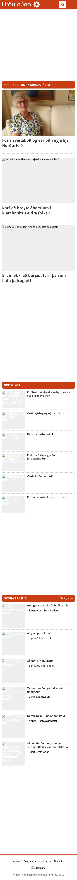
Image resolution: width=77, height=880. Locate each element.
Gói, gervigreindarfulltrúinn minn (48, 605)
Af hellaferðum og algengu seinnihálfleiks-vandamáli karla (47, 745)
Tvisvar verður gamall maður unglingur (46, 689)
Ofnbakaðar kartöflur (41, 476)
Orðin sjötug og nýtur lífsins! (45, 413)
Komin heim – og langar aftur (46, 716)
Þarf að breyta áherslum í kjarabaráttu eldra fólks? (26, 210)
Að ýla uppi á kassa (39, 633)
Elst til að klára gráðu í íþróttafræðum (41, 456)
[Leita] (62, 4)
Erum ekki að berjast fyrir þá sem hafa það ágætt (34, 277)
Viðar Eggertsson (39, 696)
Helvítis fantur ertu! (40, 434)
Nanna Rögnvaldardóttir (43, 720)
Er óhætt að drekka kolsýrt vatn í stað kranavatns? (48, 393)
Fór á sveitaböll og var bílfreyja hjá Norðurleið (35, 142)
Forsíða (16, 861)
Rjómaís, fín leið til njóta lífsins (47, 497)
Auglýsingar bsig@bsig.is (37, 861)
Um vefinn (59, 861)
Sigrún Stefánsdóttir (40, 638)
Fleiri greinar (66, 598)
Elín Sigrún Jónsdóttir (41, 665)
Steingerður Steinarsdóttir (44, 610)
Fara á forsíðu (11, 84)
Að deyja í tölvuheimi (41, 660)
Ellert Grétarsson (39, 751)
